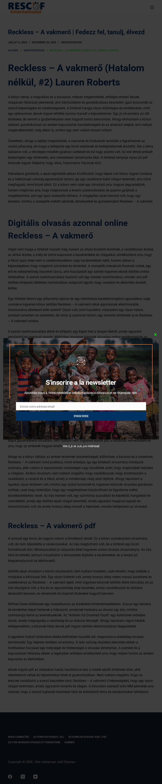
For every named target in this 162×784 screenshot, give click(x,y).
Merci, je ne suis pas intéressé (81, 446)
